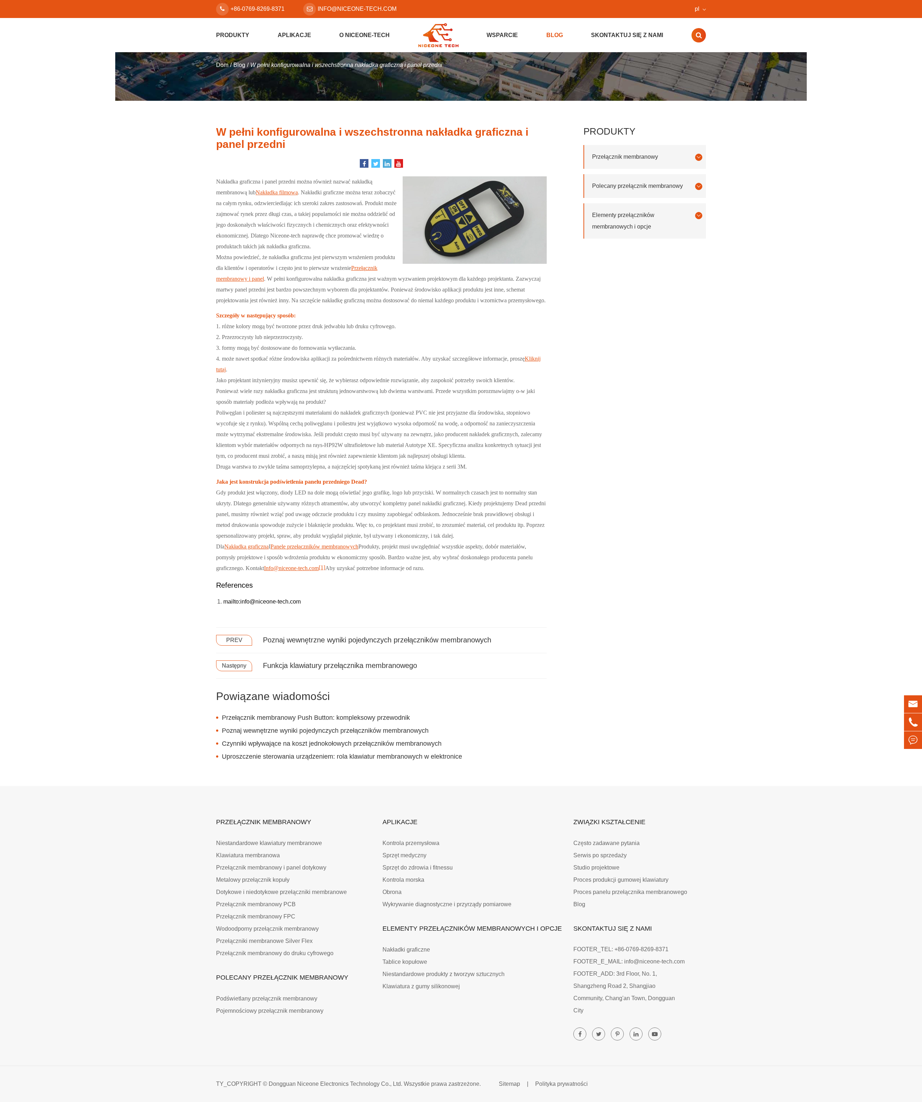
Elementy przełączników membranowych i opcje (623, 221)
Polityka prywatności (561, 1084)
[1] (322, 567)
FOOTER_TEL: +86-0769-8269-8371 (620, 949)
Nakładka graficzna (246, 546)
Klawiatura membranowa (248, 855)
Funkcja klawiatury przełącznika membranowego (340, 665)
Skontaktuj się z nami (627, 35)
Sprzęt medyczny (404, 855)
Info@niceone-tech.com (291, 568)
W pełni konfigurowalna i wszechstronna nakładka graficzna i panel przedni (346, 65)
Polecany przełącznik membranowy (637, 186)
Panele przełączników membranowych (314, 546)
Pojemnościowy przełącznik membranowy (269, 1011)
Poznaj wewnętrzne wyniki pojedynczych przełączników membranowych (377, 640)
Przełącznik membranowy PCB (256, 904)
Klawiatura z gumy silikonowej (421, 986)
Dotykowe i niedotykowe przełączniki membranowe (281, 892)
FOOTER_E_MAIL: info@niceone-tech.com (629, 961)
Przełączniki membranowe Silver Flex (264, 941)
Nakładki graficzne (406, 950)
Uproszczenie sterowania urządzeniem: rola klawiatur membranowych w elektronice (342, 756)
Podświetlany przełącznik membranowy (266, 998)
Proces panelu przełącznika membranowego (630, 892)
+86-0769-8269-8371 (257, 9)
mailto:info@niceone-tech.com (262, 602)
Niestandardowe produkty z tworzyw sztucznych (443, 974)
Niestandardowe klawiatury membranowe (269, 843)
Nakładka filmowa (277, 192)
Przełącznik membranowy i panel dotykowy (271, 867)
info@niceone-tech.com (357, 9)
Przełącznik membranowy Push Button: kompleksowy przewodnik (316, 717)
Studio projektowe (596, 867)
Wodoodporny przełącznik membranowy (267, 929)
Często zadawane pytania (606, 843)
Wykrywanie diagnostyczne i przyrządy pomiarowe (446, 904)
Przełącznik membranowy (625, 157)
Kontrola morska (403, 880)
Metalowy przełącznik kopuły (253, 880)
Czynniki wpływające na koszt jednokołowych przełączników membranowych (332, 743)
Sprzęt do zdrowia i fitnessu (417, 867)
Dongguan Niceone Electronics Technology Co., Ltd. (335, 1084)
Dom (222, 65)
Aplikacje (294, 35)
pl (697, 9)
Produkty (232, 35)
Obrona (392, 892)
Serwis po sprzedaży (600, 855)
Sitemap (509, 1084)
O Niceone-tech (364, 35)
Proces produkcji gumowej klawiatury (620, 880)
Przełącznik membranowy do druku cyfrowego (275, 953)
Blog (554, 35)
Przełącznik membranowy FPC (255, 916)
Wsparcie (502, 35)
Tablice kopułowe (404, 962)
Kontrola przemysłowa (410, 843)
